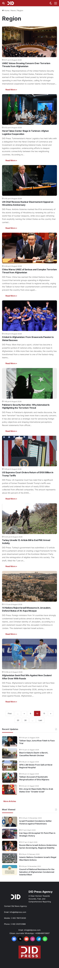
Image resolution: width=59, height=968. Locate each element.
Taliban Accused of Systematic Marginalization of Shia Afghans (34, 778)
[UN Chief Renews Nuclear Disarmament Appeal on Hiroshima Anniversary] (29, 180)
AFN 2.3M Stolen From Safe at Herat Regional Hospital (35, 766)
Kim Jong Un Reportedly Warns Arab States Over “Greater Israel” (36, 790)
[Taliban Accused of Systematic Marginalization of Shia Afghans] (9, 778)
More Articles (9, 801)
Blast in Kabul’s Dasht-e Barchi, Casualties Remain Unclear (33, 754)
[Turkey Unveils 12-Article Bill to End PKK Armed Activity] (29, 518)
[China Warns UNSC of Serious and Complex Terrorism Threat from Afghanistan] (29, 248)
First (10, 713)
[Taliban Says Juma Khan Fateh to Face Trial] (9, 741)
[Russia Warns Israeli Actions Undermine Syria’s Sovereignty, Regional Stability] (9, 846)
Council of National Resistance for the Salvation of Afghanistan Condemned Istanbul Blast (36, 872)
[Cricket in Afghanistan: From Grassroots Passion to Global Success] (29, 315)
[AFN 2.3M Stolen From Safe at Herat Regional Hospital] (9, 765)
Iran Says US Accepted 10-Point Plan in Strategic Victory (37, 834)
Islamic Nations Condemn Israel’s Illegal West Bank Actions (37, 858)
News (13, 10)
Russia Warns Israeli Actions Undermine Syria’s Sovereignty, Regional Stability (38, 846)
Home (6, 10)
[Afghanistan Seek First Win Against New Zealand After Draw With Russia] (29, 654)
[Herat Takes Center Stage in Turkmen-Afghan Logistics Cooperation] (29, 109)
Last (40, 720)
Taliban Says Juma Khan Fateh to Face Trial (37, 741)
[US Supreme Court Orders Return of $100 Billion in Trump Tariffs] (29, 451)
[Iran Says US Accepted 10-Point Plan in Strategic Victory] (9, 834)
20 (18, 720)
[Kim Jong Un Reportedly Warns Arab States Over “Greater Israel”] (9, 790)
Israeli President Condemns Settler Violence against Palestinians (35, 822)
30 (25, 720)
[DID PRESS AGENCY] (10, 3)
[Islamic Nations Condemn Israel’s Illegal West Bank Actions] (9, 858)
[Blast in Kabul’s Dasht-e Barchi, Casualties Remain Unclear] (9, 753)
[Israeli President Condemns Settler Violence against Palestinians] (9, 822)
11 (44, 713)
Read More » (11, 89)
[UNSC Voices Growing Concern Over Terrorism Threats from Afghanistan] (29, 41)
